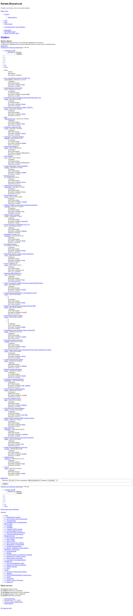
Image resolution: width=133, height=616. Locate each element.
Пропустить (4, 11)
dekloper (24, 231)
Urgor (6, 255)
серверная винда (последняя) (13, 88)
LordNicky (7, 429)
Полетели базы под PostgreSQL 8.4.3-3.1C (17, 224)
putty (5, 117)
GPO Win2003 (8, 156)
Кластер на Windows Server (12, 398)
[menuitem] (12, 17)
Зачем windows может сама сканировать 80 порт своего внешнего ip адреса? (27, 350)
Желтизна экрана (9, 175)
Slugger (24, 143)
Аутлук (6, 467)
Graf (5, 158)
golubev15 (7, 458)
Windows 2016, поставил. (12, 215)
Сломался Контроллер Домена (13, 359)
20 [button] (5, 65)
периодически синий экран (12, 185)
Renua (6, 99)
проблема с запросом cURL (12, 127)
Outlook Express (9, 457)
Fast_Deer (25, 415)
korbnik (6, 167)
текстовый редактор (10, 244)
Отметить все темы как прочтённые (12, 47)
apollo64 (6, 341)
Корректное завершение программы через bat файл (20, 306)
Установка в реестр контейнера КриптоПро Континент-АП (22, 97)
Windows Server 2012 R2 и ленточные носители (19, 437)
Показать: (5, 480)
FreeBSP (24, 312)
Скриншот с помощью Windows (14, 136)
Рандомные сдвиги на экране (13, 340)
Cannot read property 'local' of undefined (16, 166)
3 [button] (4, 59)
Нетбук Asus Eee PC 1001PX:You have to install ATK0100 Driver (23, 283)
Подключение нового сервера (13, 315)
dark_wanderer (26, 385)
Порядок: (44, 480)
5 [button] (4, 62)
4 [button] (4, 60)
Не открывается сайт (10, 195)
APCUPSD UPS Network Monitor (14, 408)
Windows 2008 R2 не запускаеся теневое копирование (20, 205)
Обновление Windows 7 (11, 146)
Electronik (25, 221)
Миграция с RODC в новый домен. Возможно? (19, 254)
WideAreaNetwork (9, 119)
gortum (6, 197)
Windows (5, 37)
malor (6, 284)
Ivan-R (6, 128)
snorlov (24, 289)
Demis (23, 104)
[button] (9, 50)
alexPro (6, 410)
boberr (23, 473)
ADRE (6, 216)
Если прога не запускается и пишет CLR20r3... (18, 107)
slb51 (5, 400)
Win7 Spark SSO (9, 428)
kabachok (7, 206)
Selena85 (7, 138)
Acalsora (24, 202)
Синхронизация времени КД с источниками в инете (20, 293)
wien (5, 275)
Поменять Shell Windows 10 (12, 273)
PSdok (6, 332)
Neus (23, 84)
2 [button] (4, 57)
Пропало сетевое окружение (13, 369)
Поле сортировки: (22, 480)
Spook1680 (7, 187)
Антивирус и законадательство (14, 379)
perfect (24, 346)
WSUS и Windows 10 (10, 263)
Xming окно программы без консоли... (16, 447)
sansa (23, 123)
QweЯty (6, 449)
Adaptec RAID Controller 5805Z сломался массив (19, 418)
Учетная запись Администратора (14, 389)
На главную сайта (6, 608)
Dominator (7, 236)
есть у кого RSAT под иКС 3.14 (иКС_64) (17, 78)
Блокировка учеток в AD (12, 234)
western (24, 337)
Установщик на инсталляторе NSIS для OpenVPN (19, 330)
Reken (6, 148)
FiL (23, 444)
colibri (6, 468)
